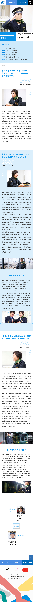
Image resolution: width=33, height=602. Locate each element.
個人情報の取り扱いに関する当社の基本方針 (17, 576)
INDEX (16, 526)
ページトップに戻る (31, 557)
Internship (5, 562)
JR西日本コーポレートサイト (16, 574)
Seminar (16, 562)
